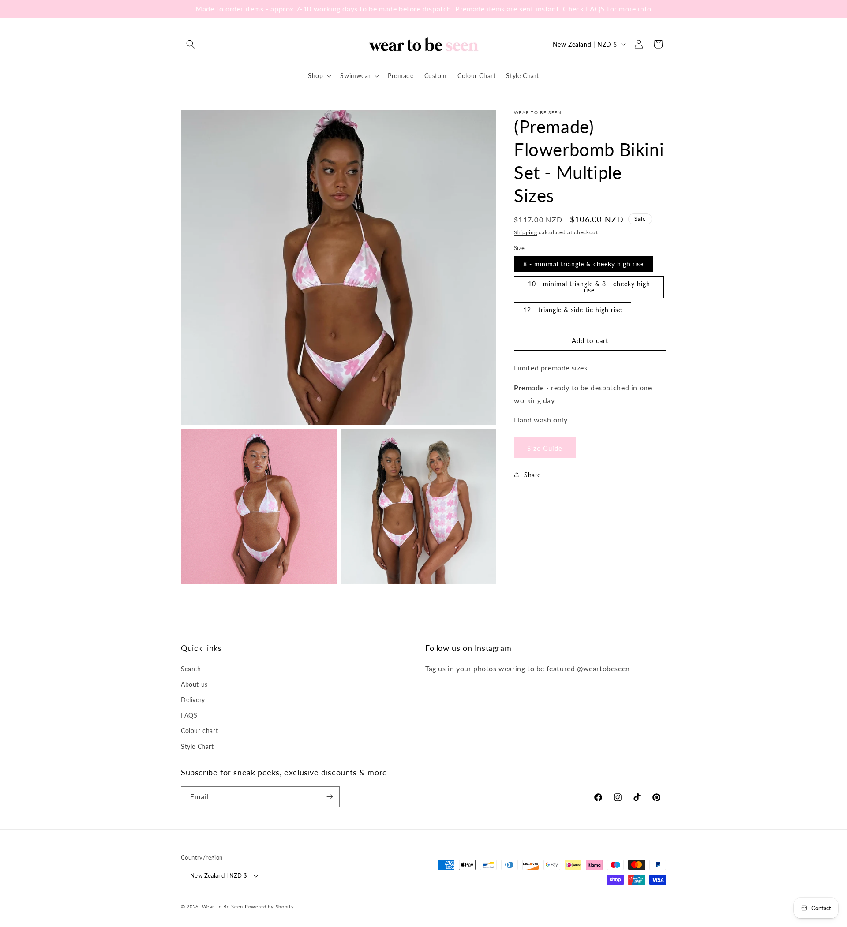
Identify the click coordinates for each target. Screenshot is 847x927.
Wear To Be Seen (223, 906)
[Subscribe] (329, 796)
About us (194, 684)
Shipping (525, 232)
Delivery (193, 699)
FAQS (189, 715)
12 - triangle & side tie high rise (572, 310)
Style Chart (197, 746)
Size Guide (544, 448)
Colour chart (199, 730)
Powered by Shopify (269, 906)
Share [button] (532, 474)
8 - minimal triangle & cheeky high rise (583, 264)
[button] (190, 44)
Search (191, 669)
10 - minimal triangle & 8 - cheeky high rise (589, 287)
